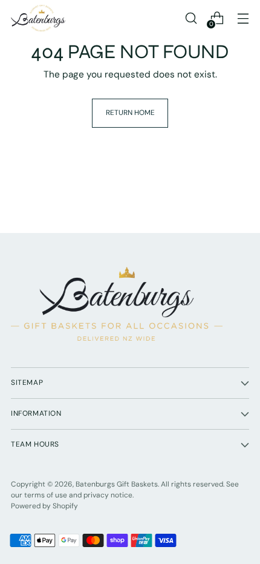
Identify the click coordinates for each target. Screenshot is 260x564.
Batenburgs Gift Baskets (117, 484)
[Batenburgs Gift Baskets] (38, 18)
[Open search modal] (190, 18)
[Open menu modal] (242, 18)
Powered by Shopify (44, 506)
